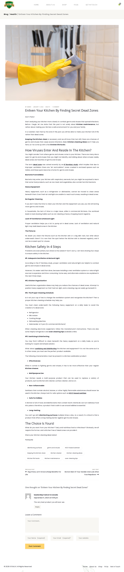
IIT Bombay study (71, 164)
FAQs (76, 5)
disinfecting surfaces (34, 448)
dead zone (37, 164)
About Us (50, 5)
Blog (6, 14)
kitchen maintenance (52, 458)
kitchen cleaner (56, 453)
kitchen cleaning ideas (74, 453)
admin (29, 107)
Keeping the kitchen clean (36, 453)
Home (36, 5)
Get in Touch (91, 5)
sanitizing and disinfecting (45, 348)
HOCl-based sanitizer (72, 448)
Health (13, 14)
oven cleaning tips (71, 458)
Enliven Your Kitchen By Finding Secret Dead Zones (61, 110)
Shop (64, 5)
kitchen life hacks (33, 458)
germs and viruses (53, 448)
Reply (37, 507)
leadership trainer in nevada (46, 495)
